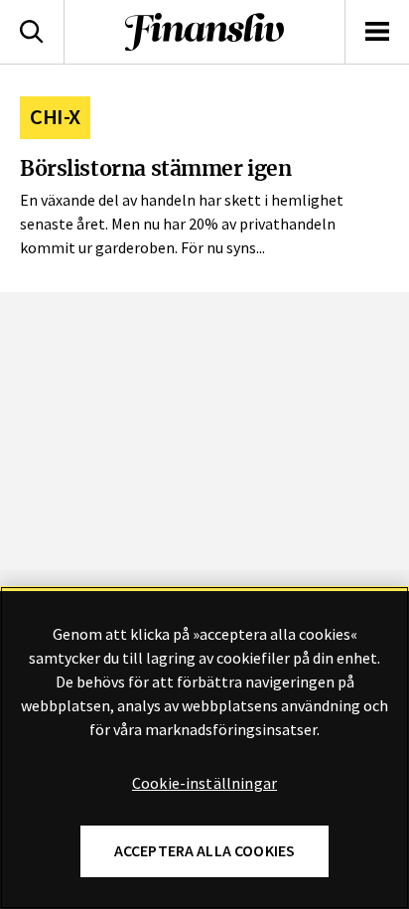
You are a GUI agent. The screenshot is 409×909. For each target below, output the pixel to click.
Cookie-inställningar (204, 784)
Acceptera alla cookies (205, 850)
